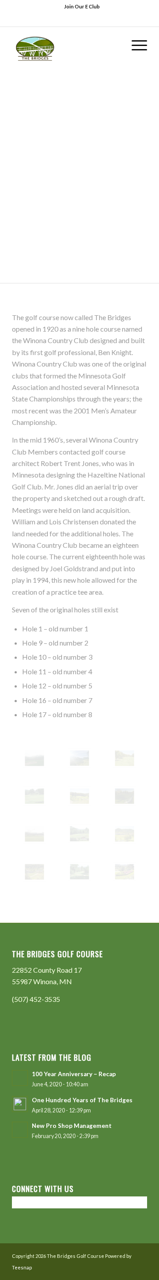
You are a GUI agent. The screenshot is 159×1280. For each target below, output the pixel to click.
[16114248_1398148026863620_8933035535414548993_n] (79, 796)
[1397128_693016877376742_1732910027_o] (124, 758)
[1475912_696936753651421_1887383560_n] (34, 796)
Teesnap (22, 1267)
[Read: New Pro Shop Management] (20, 1130)
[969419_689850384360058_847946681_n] (79, 834)
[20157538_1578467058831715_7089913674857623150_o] (34, 758)
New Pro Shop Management (72, 1125)
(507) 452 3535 (90, 20)
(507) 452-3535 (36, 999)
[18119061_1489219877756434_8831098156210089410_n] (34, 834)
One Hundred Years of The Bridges (82, 1100)
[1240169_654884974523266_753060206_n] (79, 872)
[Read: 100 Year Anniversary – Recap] (20, 1078)
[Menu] (135, 44)
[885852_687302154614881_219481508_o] (34, 872)
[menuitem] (82, 6)
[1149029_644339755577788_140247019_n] (124, 872)
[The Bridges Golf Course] (66, 44)
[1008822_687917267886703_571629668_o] (124, 834)
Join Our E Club (82, 6)
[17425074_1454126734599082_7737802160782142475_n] (124, 796)
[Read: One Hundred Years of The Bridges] (20, 1104)
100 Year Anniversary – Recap (74, 1073)
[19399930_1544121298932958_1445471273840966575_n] (79, 758)
